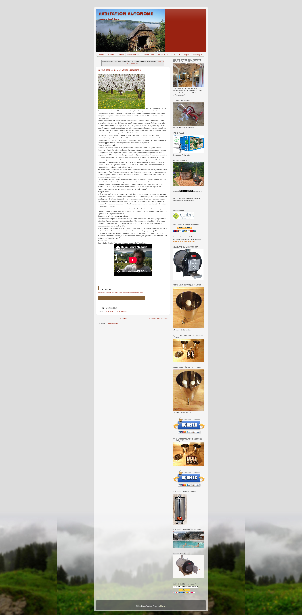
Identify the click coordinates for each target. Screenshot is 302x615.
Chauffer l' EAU (149, 55)
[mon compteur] (186, 192)
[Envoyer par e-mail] (107, 308)
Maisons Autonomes (116, 55)
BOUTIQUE (197, 55)
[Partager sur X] (112, 308)
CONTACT (176, 55)
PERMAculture (133, 55)
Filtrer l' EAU (163, 55)
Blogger (163, 606)
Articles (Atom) (113, 323)
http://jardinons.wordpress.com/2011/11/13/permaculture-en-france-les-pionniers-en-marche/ (120, 292)
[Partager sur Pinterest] (116, 308)
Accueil (101, 55)
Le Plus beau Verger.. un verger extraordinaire (119, 70)
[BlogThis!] (109, 308)
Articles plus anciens (158, 318)
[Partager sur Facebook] (114, 308)
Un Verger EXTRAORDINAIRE (116, 311)
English (186, 55)
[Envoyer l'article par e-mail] (103, 308)
